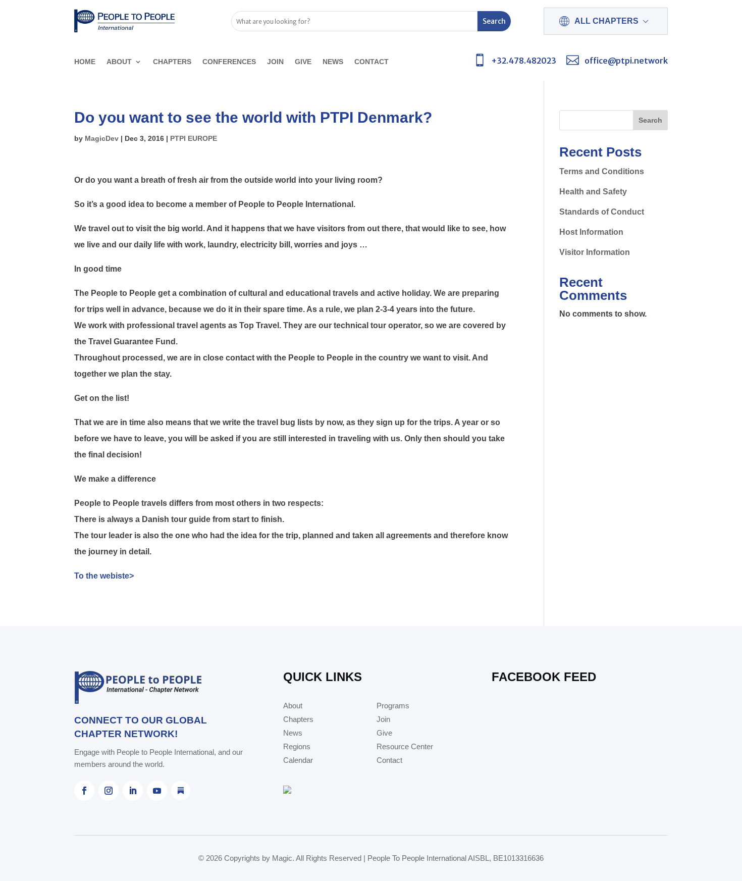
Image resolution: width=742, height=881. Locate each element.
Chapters (172, 62)
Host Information (591, 232)
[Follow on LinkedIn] (133, 791)
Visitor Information (594, 252)
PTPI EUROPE (193, 138)
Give (303, 62)
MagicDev (102, 138)
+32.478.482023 (523, 61)
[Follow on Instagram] (108, 791)
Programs (393, 706)
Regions (296, 747)
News (333, 62)
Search (650, 120)
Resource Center (405, 747)
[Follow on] (180, 790)
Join (275, 62)
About (119, 62)
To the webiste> (104, 576)
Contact (371, 62)
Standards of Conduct (601, 212)
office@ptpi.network (626, 61)
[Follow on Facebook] (84, 791)
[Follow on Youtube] (157, 791)
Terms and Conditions (601, 171)
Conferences (229, 62)
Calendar (298, 760)
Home (84, 62)
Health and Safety (593, 191)
